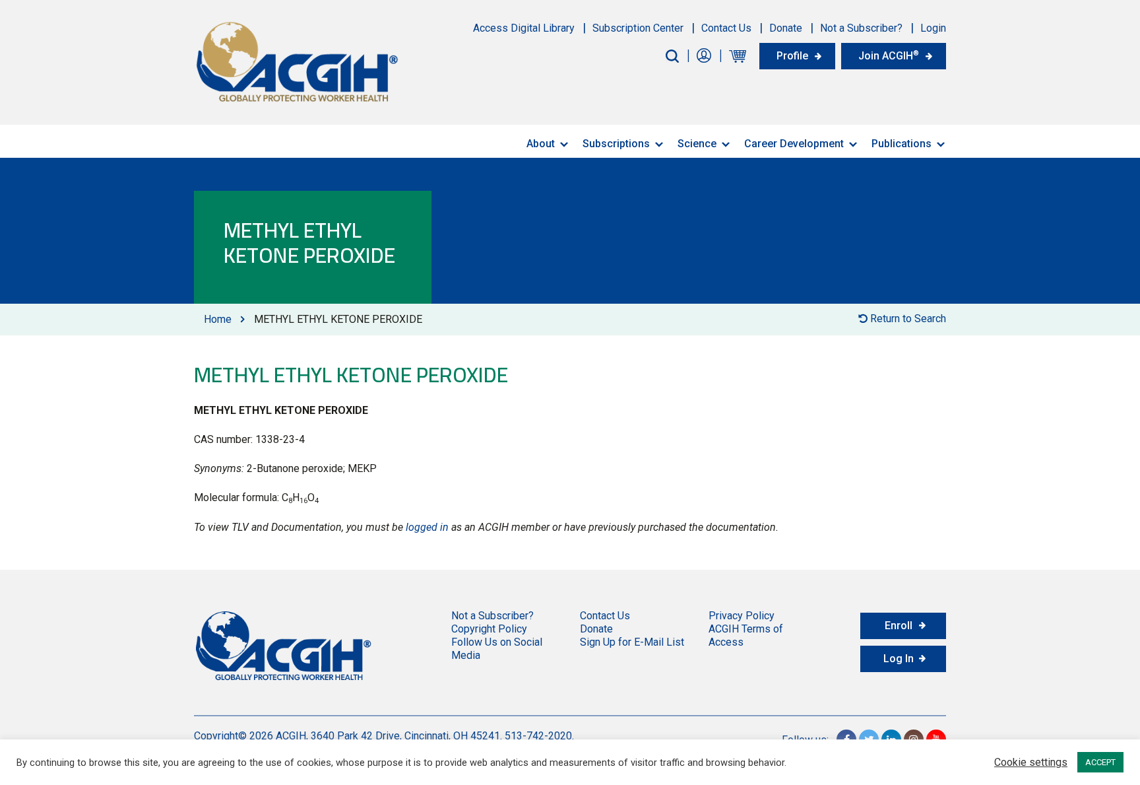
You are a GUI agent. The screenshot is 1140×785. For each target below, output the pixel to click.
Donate (785, 28)
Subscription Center (637, 28)
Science (697, 143)
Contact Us (726, 28)
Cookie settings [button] (1030, 762)
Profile (792, 56)
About (540, 143)
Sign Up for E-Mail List (632, 642)
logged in (427, 527)
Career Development (794, 143)
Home (218, 319)
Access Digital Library (524, 28)
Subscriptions (616, 143)
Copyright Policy (489, 629)
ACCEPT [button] (1100, 762)
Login (933, 28)
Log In (898, 658)
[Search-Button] (672, 56)
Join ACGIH (888, 55)
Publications (901, 143)
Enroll (898, 625)
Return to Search (907, 318)
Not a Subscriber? (861, 28)
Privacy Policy (742, 615)
